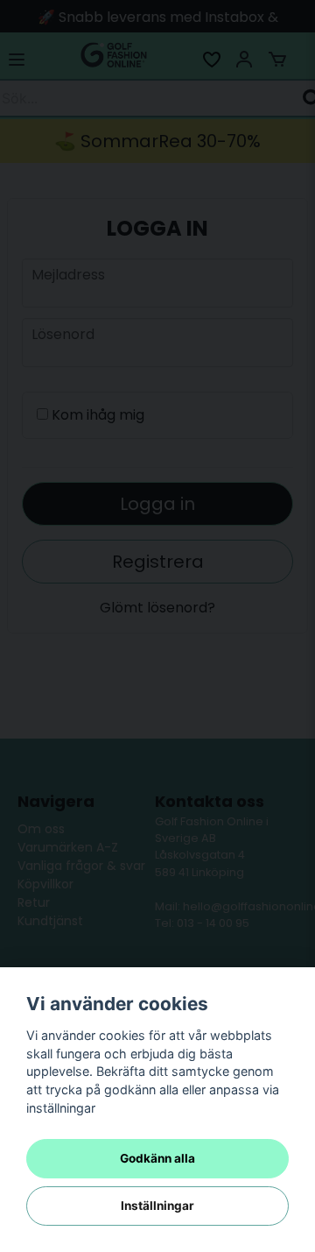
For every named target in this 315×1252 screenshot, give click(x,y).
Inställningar (157, 1206)
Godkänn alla (157, 1158)
